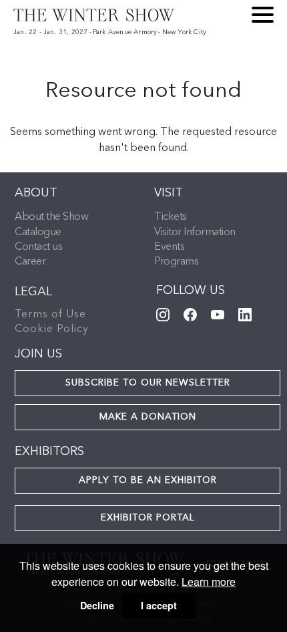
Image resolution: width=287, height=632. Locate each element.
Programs (176, 262)
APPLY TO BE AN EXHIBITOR (148, 480)
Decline (97, 605)
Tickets (170, 217)
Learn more (209, 581)
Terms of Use (50, 314)
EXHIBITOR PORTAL (148, 517)
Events (169, 247)
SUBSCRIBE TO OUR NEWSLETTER (147, 382)
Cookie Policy (52, 329)
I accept (159, 605)
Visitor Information (195, 232)
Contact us (38, 247)
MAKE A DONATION (147, 417)
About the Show (51, 217)
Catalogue (38, 232)
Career (30, 262)
